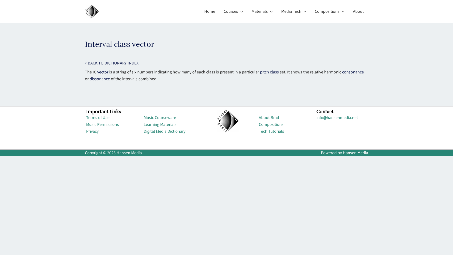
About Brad (269, 118)
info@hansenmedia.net (337, 118)
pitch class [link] (269, 72)
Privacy (92, 131)
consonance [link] (353, 72)
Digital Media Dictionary (164, 131)
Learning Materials (160, 125)
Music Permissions (102, 125)
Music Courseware (160, 118)
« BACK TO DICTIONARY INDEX (111, 63)
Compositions (271, 125)
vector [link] (102, 72)
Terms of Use (97, 118)
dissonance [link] (100, 79)
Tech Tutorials (271, 131)
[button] (240, 11)
